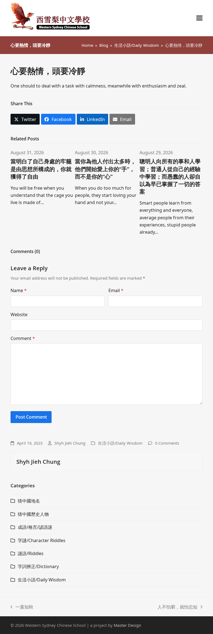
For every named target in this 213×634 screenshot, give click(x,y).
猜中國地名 (29, 501)
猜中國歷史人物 (33, 514)
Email (115, 290)
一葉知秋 (22, 607)
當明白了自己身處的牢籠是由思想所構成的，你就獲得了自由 (41, 169)
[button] (199, 18)
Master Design (127, 625)
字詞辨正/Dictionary (38, 566)
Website (19, 314)
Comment (23, 338)
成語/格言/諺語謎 (35, 527)
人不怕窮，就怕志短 (177, 607)
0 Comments (167, 443)
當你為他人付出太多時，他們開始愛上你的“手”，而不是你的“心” (105, 169)
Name (19, 290)
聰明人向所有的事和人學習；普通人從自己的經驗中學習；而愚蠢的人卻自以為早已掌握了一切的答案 (170, 176)
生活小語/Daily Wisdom (120, 443)
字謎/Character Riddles (41, 540)
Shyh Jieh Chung (69, 443)
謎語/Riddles (31, 553)
